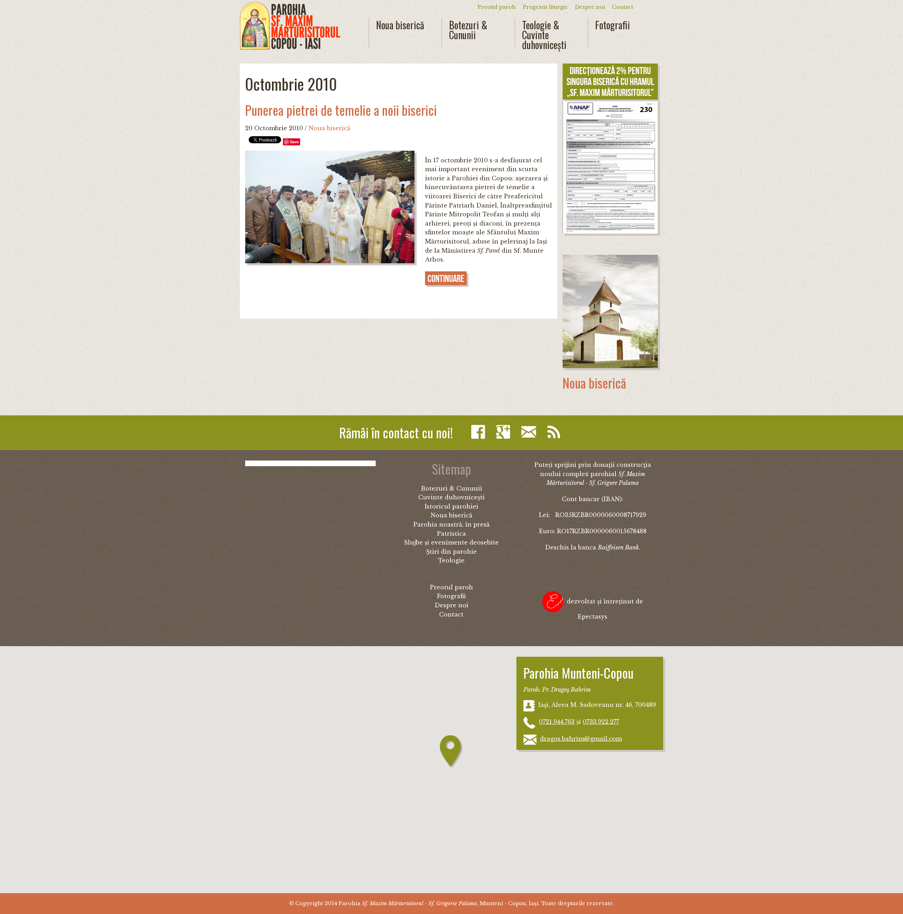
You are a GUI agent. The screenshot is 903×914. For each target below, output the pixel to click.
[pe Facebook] (480, 432)
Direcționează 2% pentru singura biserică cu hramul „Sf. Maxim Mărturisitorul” (610, 81)
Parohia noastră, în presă (451, 524)
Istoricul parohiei (451, 506)
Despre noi (590, 7)
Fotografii (612, 25)
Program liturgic (545, 7)
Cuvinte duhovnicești (451, 497)
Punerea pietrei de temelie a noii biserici (341, 110)
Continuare (446, 278)
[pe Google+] (505, 432)
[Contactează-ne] (530, 432)
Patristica (451, 533)
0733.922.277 (601, 721)
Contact (622, 7)
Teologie (451, 560)
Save (294, 141)
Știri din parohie (451, 551)
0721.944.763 (557, 721)
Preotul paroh (497, 7)
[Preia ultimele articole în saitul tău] (555, 432)
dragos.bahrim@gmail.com (581, 738)
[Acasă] (290, 25)
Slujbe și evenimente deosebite (451, 542)
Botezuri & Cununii (468, 30)
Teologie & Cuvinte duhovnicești (544, 35)
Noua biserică (400, 25)
